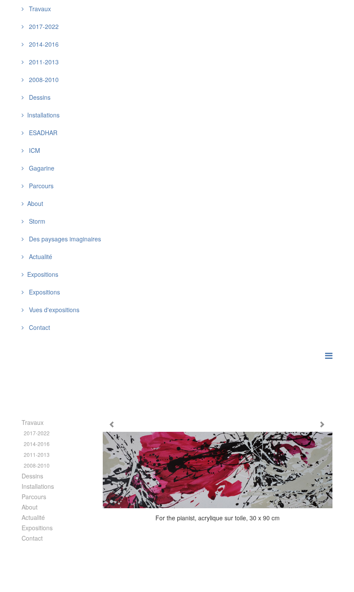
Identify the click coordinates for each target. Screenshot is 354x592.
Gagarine (40, 168)
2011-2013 (43, 61)
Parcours (40, 185)
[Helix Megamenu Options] (328, 355)
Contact (38, 327)
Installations (38, 486)
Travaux (39, 8)
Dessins (39, 97)
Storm (36, 221)
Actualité (39, 256)
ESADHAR (42, 132)
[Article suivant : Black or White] (323, 424)
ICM (33, 150)
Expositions (43, 292)
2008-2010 (43, 79)
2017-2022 (43, 26)
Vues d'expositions (53, 309)
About (30, 507)
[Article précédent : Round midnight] (113, 424)
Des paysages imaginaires (64, 238)
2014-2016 (43, 44)
